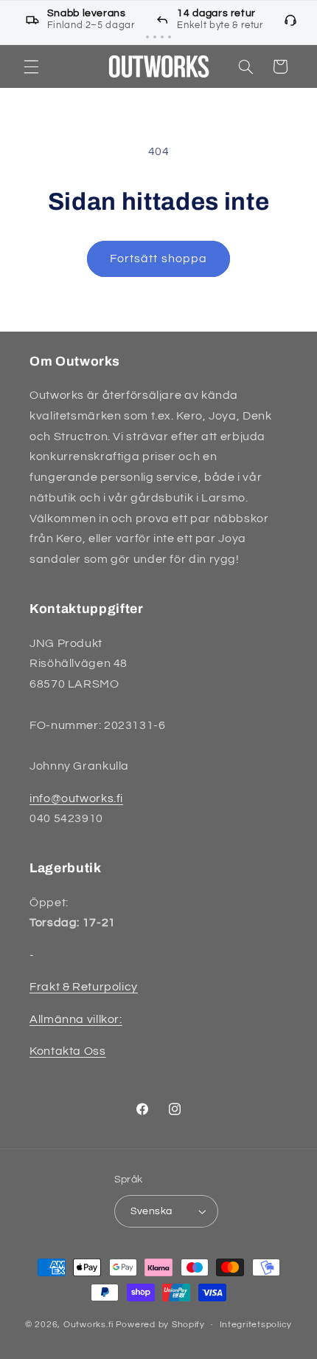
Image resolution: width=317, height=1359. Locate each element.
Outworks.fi (88, 1325)
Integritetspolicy (256, 1325)
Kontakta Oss (67, 1051)
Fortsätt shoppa (158, 258)
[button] (31, 66)
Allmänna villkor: (75, 1019)
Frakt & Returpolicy (83, 987)
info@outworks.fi (76, 798)
